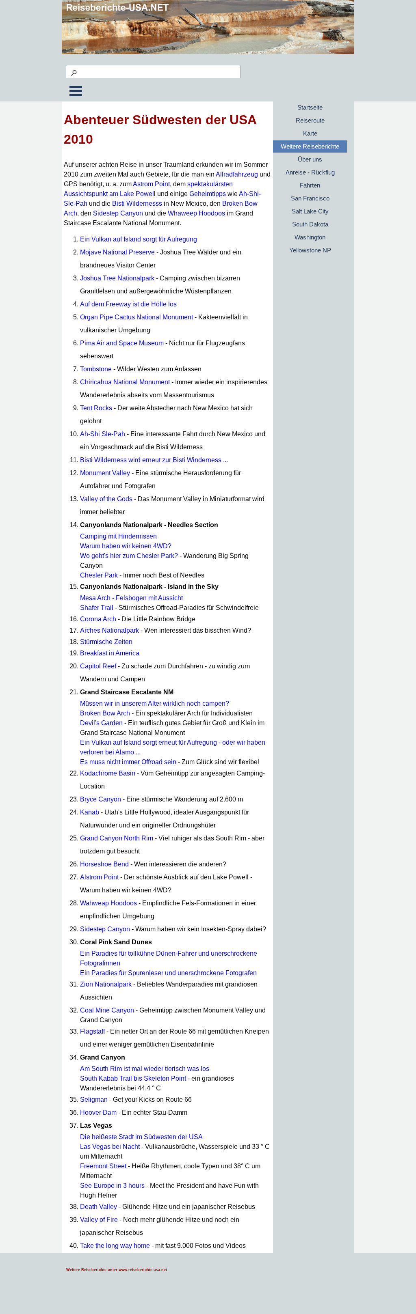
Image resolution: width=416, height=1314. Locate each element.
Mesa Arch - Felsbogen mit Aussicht (131, 598)
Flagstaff (92, 1031)
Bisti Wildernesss (137, 203)
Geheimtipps (207, 193)
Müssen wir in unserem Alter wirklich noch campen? (154, 703)
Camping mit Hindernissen (118, 536)
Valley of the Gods (106, 498)
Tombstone (96, 369)
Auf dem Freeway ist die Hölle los (128, 304)
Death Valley (98, 1206)
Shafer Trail (96, 607)
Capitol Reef (98, 666)
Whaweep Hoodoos (196, 213)
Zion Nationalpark (106, 984)
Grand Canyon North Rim (116, 838)
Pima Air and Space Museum (122, 343)
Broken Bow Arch (105, 713)
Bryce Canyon (100, 799)
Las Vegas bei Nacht (110, 1146)
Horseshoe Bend (104, 864)
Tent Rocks (96, 408)
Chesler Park (99, 575)
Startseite (310, 107)
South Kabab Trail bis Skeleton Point (133, 1078)
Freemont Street (103, 1166)
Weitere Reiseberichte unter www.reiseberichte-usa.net (116, 1270)
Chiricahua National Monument (125, 382)
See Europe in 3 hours (112, 1185)
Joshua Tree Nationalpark (117, 278)
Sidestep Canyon (118, 213)
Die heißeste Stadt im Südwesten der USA (141, 1136)
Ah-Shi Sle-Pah (102, 434)
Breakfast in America (109, 653)
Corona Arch (98, 619)
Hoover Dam (98, 1112)
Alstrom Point (99, 877)
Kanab (89, 812)
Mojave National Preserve (117, 252)
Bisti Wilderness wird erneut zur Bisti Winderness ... (154, 460)
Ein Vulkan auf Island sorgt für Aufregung (138, 239)
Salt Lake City (310, 211)
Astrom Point (151, 184)
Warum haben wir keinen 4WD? (125, 546)
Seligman (94, 1099)
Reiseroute (310, 120)
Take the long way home (115, 1245)
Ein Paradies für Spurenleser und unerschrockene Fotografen (168, 972)
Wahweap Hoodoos (108, 903)
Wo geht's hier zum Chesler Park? (129, 555)
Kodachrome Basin (107, 773)
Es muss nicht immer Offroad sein (128, 761)
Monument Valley (105, 473)
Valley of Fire (99, 1219)
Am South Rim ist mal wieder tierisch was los (144, 1068)
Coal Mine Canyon (107, 1010)
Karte (310, 133)
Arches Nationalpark (109, 630)
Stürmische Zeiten (106, 641)
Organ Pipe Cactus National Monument (136, 317)
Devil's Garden (101, 722)
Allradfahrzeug (237, 174)
